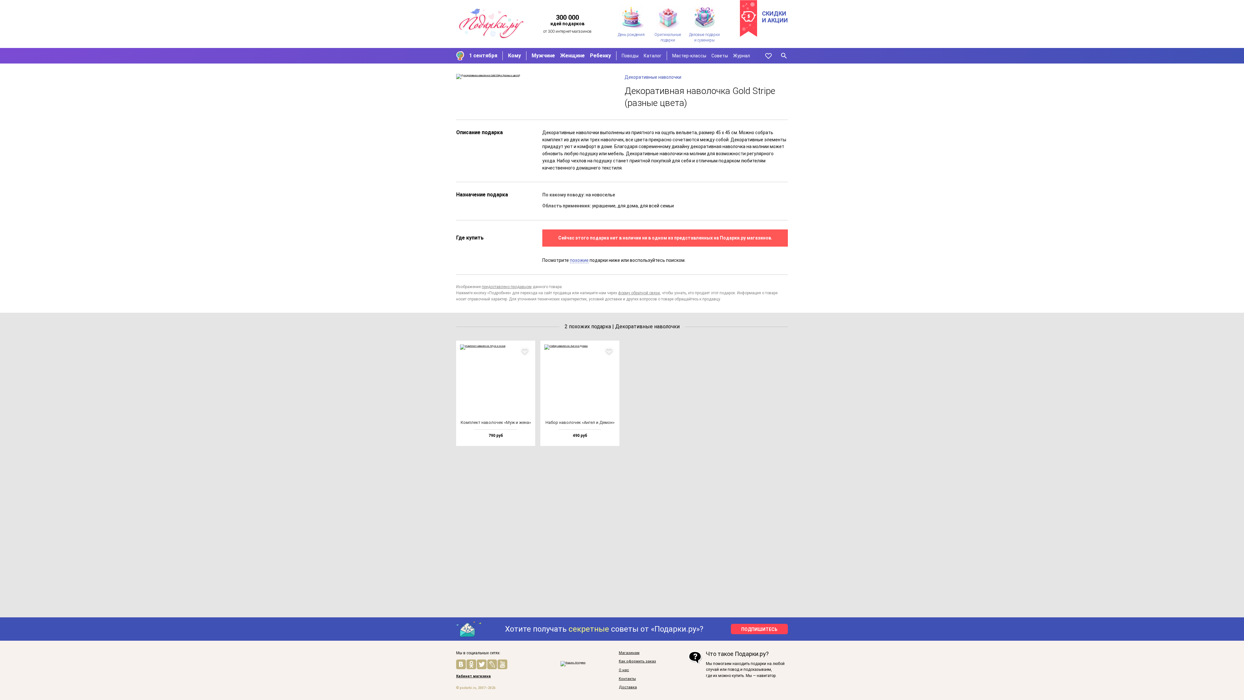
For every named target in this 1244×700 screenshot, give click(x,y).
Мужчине (543, 55)
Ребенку (600, 55)
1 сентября (483, 55)
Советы (719, 55)
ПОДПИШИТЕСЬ (759, 629)
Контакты (627, 679)
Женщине (572, 55)
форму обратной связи (639, 293)
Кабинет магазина (473, 676)
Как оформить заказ (637, 661)
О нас (624, 670)
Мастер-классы (689, 55)
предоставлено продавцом (507, 287)
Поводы (630, 55)
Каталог (653, 55)
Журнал (741, 55)
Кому (514, 55)
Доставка (628, 687)
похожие (579, 260)
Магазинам (629, 653)
